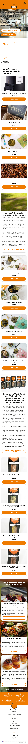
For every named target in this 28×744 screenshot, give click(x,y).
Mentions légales (14, 726)
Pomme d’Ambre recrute (14, 721)
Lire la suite (14, 99)
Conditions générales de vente (14, 730)
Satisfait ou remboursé (14, 712)
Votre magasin (14, 718)
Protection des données (14, 728)
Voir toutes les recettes (19, 689)
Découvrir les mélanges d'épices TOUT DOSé (14, 451)
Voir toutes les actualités (9, 689)
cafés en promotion (8, 34)
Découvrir (14, 618)
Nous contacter (14, 723)
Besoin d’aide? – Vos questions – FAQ (14, 714)
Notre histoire (14, 720)
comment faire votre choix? (11, 30)
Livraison (14, 711)
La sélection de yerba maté (14, 249)
